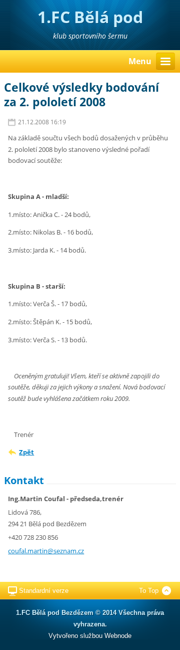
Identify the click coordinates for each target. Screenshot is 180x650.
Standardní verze (43, 590)
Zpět (26, 452)
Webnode (118, 635)
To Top (148, 590)
